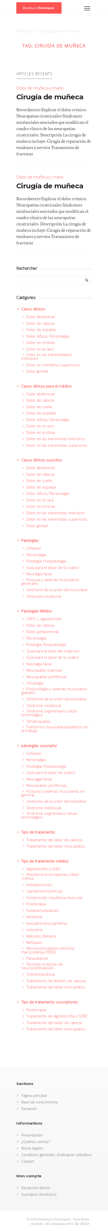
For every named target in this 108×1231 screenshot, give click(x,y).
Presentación (31, 1135)
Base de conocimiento (39, 1102)
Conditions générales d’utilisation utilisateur (56, 1154)
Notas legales (32, 1148)
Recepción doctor (35, 1187)
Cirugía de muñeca (49, 97)
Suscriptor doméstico (39, 1194)
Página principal (34, 1095)
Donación (29, 1108)
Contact (27, 1161)
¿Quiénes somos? (35, 1141)
